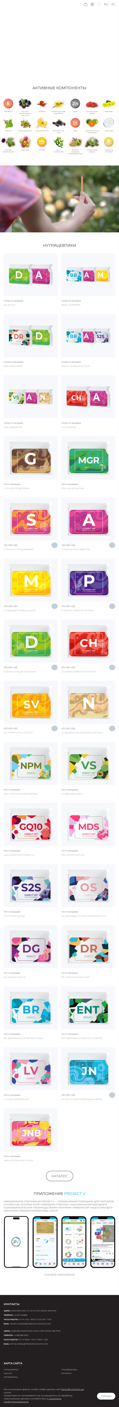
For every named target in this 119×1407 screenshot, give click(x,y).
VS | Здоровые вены (72, 794)
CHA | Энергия (68, 427)
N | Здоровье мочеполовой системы (82, 733)
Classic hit (15, 442)
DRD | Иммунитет (13, 366)
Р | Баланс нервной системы (77, 610)
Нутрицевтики (11, 1370)
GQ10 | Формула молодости (19, 855)
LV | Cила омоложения (16, 1099)
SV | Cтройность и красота (18, 733)
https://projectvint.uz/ (72, 1389)
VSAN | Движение (13, 427)
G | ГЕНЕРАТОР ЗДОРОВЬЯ (16, 488)
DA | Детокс (10, 305)
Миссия (8, 1373)
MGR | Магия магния (72, 488)
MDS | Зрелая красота (72, 855)
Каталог (59, 1176)
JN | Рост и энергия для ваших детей (81, 1099)
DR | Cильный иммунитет (75, 977)
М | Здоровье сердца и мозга (20, 610)
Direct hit (15, 748)
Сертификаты (11, 1377)
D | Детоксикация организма (20, 672)
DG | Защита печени (15, 977)
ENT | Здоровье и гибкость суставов (81, 1038)
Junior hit (72, 1053)
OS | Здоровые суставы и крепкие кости (83, 916)
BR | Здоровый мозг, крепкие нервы (23, 1038)
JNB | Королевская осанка (18, 1160)
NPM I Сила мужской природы (21, 794)
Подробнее (30, 271)
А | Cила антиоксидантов (75, 549)
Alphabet (15, 259)
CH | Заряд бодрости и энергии (78, 672)
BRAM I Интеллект (70, 305)
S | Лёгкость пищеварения (18, 549)
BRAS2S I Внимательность (75, 366)
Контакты (66, 1373)
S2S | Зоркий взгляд (14, 916)
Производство (69, 1370)
